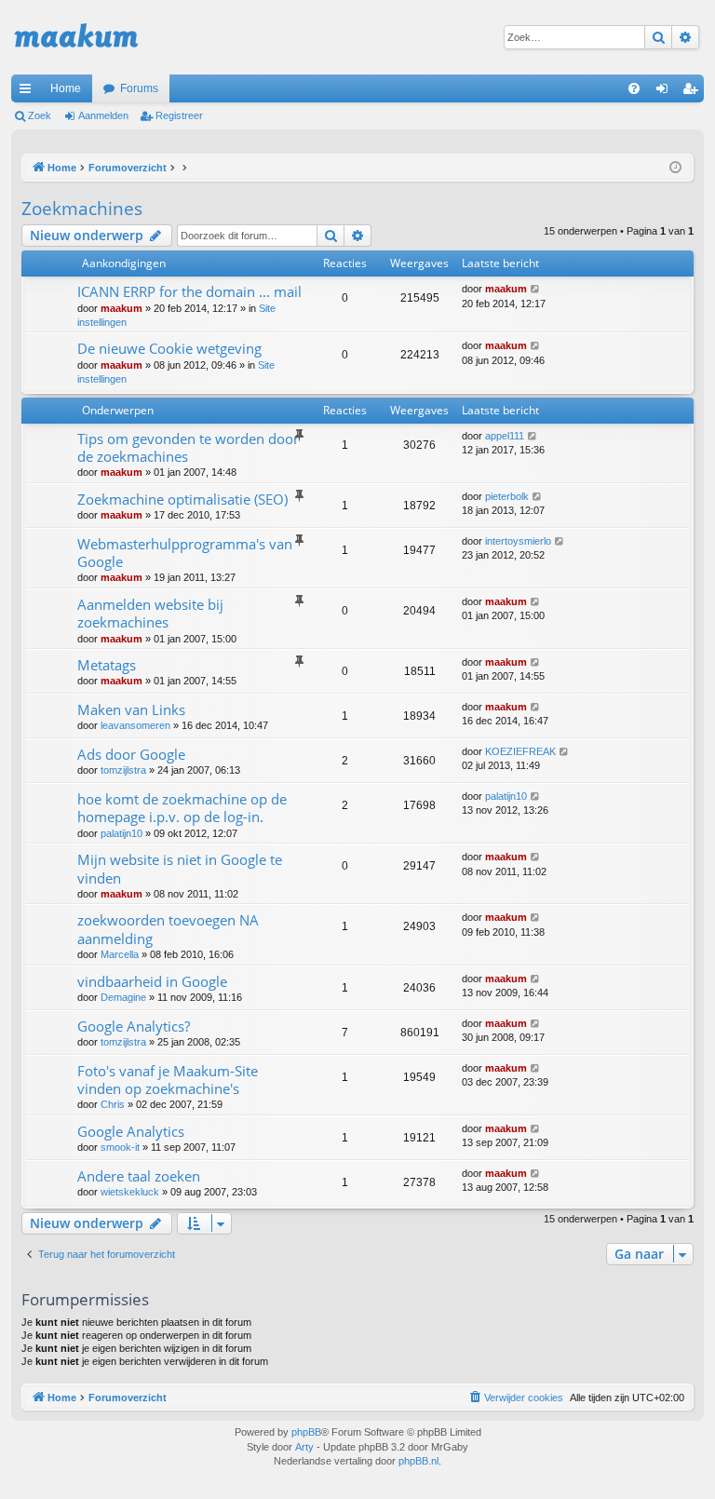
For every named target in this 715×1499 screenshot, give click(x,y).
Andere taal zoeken (138, 1176)
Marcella (120, 954)
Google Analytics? (133, 1026)
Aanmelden (103, 115)
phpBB (306, 1432)
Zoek (39, 115)
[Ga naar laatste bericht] (536, 289)
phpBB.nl (418, 1460)
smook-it (120, 1147)
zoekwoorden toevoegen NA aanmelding (168, 929)
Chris (113, 1104)
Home (65, 88)
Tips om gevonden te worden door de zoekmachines (188, 447)
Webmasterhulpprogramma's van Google (184, 552)
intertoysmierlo (518, 541)
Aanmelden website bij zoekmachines (150, 613)
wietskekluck (130, 1191)
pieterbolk (507, 496)
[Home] (76, 37)
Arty (304, 1446)
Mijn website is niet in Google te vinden (179, 868)
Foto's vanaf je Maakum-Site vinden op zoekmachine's (167, 1079)
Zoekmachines (81, 208)
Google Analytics (130, 1131)
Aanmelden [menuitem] (665, 92)
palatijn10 (121, 833)
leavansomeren (135, 725)
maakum (121, 308)
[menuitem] (634, 88)
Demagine (123, 997)
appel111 (504, 435)
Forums (139, 88)
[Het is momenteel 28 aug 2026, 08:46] (675, 168)
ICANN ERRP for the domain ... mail (189, 291)
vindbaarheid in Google (152, 981)
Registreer (179, 115)
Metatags (106, 664)
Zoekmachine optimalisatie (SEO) (182, 499)
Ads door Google (131, 754)
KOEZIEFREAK (520, 751)
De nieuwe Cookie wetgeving (169, 348)
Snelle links (29, 92)
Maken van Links (131, 709)
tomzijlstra (123, 770)
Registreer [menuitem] (693, 92)
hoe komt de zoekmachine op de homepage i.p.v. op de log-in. (182, 808)
